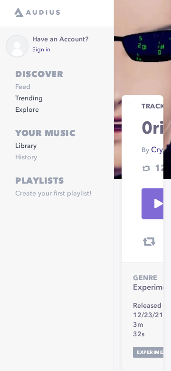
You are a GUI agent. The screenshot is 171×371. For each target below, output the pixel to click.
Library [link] (26, 146)
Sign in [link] (41, 50)
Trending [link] (29, 98)
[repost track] (149, 241)
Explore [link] (27, 110)
